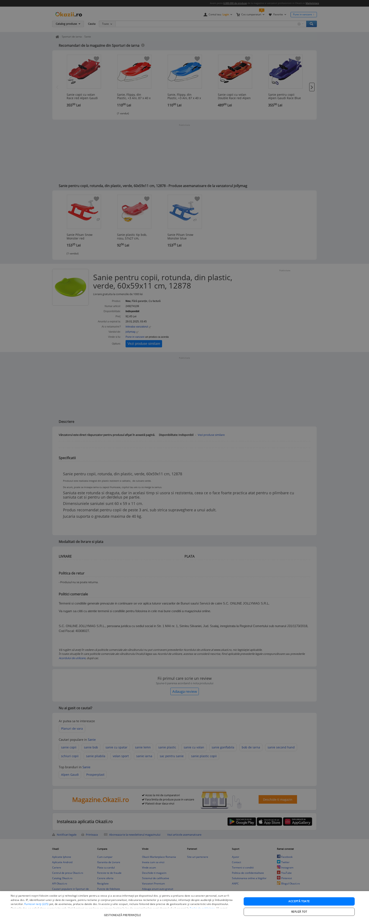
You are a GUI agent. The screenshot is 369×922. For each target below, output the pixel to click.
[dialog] (184, 906)
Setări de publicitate (202, 908)
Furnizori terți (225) (36, 904)
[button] (123, 913)
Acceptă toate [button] (299, 901)
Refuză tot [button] (299, 911)
